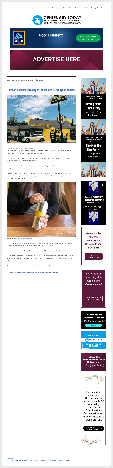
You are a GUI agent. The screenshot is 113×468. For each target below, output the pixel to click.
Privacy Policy (10, 460)
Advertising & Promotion (64, 460)
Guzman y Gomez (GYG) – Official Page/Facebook (22, 238)
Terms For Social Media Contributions (48, 460)
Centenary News (45, 8)
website (48, 266)
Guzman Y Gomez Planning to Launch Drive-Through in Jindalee (42, 90)
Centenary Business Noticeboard (61, 8)
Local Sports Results (97, 8)
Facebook (64, 266)
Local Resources (76, 8)
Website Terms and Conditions (21, 460)
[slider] (95, 223)
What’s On (86, 8)
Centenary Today (10, 458)
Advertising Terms (34, 460)
